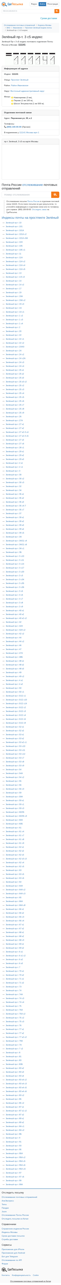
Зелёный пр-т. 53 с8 (15, 761)
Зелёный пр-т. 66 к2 (15, 913)
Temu (4, 1204)
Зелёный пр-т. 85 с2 (15, 1103)
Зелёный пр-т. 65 (13, 897)
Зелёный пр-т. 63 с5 (15, 874)
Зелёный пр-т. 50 (13, 688)
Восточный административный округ (27, 91)
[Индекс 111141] (30, 59)
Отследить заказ (39, 209)
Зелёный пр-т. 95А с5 (15, 1161)
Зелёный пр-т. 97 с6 (15, 1177)
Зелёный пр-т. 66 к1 (15, 909)
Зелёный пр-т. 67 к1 (15, 924)
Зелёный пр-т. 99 (13, 1180)
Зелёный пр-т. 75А (14, 1010)
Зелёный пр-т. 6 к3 (14, 963)
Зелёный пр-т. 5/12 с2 (16, 707)
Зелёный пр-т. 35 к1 (15, 494)
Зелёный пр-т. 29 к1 (15, 451)
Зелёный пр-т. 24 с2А (15, 358)
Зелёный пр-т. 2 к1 (14, 463)
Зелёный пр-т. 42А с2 (15, 630)
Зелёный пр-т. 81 (13, 1056)
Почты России (33, 201)
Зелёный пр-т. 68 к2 (15, 936)
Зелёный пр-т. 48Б (14, 657)
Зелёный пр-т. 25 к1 (15, 370)
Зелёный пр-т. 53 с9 (15, 765)
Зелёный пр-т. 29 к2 (15, 455)
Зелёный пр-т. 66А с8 (15, 905)
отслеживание (32, 185)
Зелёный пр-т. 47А (14, 653)
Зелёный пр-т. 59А (14, 796)
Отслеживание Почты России (15, 1215)
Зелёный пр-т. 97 (13, 1173)
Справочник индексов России (15, 1229)
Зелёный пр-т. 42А (14, 626)
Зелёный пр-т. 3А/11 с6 (16, 544)
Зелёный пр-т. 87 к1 (15, 1107)
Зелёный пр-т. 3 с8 (14, 602)
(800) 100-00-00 (14, 127)
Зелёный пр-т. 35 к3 (15, 502)
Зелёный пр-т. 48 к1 (15, 661)
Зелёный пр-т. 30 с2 (15, 478)
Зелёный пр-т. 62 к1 (15, 847)
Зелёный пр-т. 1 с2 (14, 316)
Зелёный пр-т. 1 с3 (14, 319)
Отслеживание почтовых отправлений (19, 1197)
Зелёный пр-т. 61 (13, 828)
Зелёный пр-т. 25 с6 (15, 401)
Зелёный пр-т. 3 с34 (15, 579)
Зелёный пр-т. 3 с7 (14, 599)
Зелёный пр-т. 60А (14, 820)
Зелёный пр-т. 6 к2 (14, 959)
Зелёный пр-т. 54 (13, 769)
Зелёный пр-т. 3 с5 (14, 591)
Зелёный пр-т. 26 (13, 416)
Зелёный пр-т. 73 (13, 987)
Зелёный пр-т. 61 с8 (15, 839)
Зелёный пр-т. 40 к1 (15, 610)
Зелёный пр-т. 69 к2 (15, 948)
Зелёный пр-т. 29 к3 (15, 459)
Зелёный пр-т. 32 (13, 486)
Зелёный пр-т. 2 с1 (14, 467)
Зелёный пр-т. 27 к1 (15, 424)
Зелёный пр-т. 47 (13, 649)
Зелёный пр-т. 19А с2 (15, 300)
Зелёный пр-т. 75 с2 (15, 1018)
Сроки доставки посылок (13, 1236)
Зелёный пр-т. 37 (13, 513)
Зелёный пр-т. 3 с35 (15, 583)
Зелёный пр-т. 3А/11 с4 (16, 541)
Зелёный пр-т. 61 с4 (15, 831)
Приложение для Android (13, 1253)
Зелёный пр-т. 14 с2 (15, 284)
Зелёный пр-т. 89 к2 (15, 1122)
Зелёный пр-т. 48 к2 (15, 665)
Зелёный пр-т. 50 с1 (15, 692)
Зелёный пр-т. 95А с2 (15, 1157)
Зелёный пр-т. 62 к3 (15, 855)
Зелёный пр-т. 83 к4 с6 (16, 1091)
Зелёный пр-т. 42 (13, 622)
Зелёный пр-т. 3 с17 (15, 568)
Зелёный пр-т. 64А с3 (15, 893)
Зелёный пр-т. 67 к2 (15, 928)
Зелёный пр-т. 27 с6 (15, 443)
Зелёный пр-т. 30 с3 (15, 482)
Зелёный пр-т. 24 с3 (15, 362)
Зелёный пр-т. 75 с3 (15, 1021)
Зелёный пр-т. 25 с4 (15, 393)
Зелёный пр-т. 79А (14, 1041)
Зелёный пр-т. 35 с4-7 (16, 506)
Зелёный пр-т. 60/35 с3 (16, 816)
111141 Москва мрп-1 (29, 132)
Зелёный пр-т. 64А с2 (15, 889)
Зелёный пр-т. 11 (13, 254)
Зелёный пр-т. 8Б (14, 1134)
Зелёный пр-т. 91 (13, 1142)
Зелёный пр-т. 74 (13, 990)
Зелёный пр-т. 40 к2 (15, 614)
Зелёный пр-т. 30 (13, 475)
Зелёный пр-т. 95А (14, 1153)
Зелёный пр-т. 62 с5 (15, 866)
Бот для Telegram (10, 1256)
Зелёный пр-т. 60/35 (15, 812)
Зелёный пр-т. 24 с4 (15, 366)
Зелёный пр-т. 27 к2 (15, 428)
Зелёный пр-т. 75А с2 (15, 1014)
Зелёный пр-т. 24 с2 (15, 354)
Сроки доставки (48, 18)
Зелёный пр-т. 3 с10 (15, 556)
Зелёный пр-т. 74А (14, 994)
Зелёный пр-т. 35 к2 (15, 498)
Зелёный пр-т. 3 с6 (14, 595)
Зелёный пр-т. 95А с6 (15, 1165)
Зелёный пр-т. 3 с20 (15, 572)
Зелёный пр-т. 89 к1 (15, 1118)
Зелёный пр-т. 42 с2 (15, 634)
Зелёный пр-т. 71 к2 (15, 983)
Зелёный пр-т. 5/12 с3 (16, 711)
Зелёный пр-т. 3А (14, 537)
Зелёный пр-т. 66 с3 (15, 917)
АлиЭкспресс (8, 1201)
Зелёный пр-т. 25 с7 (15, 405)
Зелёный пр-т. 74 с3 (15, 998)
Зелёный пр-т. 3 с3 (14, 575)
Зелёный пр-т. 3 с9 (14, 606)
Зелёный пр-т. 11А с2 (15, 261)
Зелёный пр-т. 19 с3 (15, 304)
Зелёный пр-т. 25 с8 (15, 409)
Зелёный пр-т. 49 (13, 672)
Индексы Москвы (9, 1232)
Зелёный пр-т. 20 (13, 331)
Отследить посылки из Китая (15, 1219)
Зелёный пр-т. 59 (13, 793)
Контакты (6, 1275)
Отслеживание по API (12, 1260)
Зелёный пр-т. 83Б (14, 1064)
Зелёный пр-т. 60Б (14, 824)
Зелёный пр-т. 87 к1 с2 (16, 1111)
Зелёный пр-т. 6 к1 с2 (16, 955)
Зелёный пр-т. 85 (13, 1099)
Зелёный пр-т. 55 (13, 781)
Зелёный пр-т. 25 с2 (15, 385)
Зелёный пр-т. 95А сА (16, 1169)
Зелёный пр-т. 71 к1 (15, 979)
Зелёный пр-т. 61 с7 (15, 835)
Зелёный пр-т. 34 (13, 490)
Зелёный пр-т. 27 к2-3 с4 (17, 432)
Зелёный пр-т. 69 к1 (15, 944)
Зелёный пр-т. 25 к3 (15, 378)
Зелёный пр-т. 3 (13, 471)
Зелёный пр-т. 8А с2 (15, 1130)
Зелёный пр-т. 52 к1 (15, 727)
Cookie (36, 1275)
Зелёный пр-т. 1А (14, 308)
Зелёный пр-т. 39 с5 (15, 533)
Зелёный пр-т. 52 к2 (15, 730)
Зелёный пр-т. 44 (13, 637)
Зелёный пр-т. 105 (14, 246)
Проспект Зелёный (19, 80)
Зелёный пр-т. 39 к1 (15, 517)
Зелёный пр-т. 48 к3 (15, 669)
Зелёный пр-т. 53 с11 (15, 750)
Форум (34, 4)
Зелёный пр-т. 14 (13, 281)
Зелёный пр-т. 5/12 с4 (16, 715)
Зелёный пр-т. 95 (13, 1149)
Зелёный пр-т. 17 (13, 288)
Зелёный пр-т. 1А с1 (15, 312)
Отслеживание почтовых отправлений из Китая (30, 1281)
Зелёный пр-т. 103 (14, 242)
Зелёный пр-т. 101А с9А (17, 238)
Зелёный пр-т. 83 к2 (15, 1068)
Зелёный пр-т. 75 (13, 1006)
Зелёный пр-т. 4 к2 (14, 684)
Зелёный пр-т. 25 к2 (15, 374)
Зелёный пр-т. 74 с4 (15, 1002)
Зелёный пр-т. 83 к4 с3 (16, 1083)
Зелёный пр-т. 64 (13, 882)
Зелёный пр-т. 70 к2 (15, 975)
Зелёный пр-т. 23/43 (15, 347)
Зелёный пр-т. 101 (14, 226)
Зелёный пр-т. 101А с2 (16, 234)
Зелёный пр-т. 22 (13, 335)
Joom (4, 1211)
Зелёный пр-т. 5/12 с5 (16, 719)
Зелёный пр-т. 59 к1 (15, 800)
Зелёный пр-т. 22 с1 (15, 339)
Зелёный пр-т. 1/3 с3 (15, 277)
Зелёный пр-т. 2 (13, 327)
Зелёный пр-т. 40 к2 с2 (16, 618)
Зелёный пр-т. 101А (15, 230)
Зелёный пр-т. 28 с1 (15, 447)
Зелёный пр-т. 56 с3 (15, 789)
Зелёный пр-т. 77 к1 (15, 1029)
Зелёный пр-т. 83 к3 (15, 1072)
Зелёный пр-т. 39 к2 (15, 521)
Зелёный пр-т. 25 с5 (15, 397)
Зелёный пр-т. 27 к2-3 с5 (17, 436)
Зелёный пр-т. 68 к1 (15, 932)
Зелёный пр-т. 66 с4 (15, 921)
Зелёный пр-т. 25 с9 (15, 413)
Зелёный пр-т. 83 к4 (15, 1076)
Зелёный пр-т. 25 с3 (15, 389)
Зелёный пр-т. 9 (13, 1138)
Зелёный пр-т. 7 (13, 967)
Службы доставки (10, 1239)
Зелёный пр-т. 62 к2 (15, 851)
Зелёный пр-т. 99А (14, 1184)
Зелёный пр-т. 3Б (14, 552)
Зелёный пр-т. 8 (13, 1052)
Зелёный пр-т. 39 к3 (15, 525)
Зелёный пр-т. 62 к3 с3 (16, 859)
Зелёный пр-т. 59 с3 (15, 808)
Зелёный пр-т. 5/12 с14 (16, 703)
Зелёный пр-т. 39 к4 (15, 529)
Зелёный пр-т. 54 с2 (15, 777)
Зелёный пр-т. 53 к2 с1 (16, 742)
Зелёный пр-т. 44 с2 (15, 641)
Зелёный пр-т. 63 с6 (15, 878)
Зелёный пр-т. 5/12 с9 (16, 723)
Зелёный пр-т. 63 (13, 870)
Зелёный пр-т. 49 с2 (15, 676)
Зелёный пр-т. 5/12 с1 (16, 696)
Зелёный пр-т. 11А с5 (15, 269)
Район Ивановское (19, 85)
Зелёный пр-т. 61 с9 (15, 843)
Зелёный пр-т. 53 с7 (15, 758)
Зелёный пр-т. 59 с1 (15, 804)
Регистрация (52, 4)
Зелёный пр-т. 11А (14, 257)
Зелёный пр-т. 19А (14, 296)
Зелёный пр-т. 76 (13, 1025)
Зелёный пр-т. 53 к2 (15, 738)
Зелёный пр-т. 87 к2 (15, 1114)
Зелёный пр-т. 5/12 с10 (16, 700)
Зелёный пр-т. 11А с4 (15, 265)
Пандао (5, 1208)
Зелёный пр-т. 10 (13, 223)
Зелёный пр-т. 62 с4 (15, 862)
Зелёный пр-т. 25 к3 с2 (16, 382)
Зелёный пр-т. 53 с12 (15, 754)
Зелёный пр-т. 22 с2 (15, 343)
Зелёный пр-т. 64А (14, 886)
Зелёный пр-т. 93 (13, 1146)
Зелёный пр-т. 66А (14, 901)
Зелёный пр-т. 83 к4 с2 (16, 1080)
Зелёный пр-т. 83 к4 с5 (16, 1087)
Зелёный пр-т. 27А (14, 420)
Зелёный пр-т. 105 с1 (15, 250)
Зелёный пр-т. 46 (13, 645)
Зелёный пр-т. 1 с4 (14, 323)
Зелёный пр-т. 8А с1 (15, 1126)
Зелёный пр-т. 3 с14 (15, 564)
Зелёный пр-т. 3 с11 (15, 560)
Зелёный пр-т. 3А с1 (15, 548)
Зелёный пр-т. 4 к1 (14, 680)
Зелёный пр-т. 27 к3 (15, 440)
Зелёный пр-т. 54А (14, 773)
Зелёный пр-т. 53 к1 (15, 734)
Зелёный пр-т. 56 (13, 785)
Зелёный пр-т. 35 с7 (15, 509)
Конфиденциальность (21, 1275)
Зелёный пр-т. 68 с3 (15, 940)
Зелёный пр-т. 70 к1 (15, 971)
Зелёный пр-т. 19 (13, 292)
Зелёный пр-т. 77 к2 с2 (16, 1037)
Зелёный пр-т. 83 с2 (15, 1095)
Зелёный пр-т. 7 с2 (14, 1048)
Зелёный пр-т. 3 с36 (15, 587)
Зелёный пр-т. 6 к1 (14, 952)
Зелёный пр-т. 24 (13, 350)
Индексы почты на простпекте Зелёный (30, 217)
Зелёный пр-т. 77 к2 (15, 1033)
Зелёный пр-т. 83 (13, 1060)
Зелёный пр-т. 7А (14, 1045)
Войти (42, 4)
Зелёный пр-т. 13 (13, 273)
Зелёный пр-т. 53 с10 (15, 746)
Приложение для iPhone (13, 1249)
